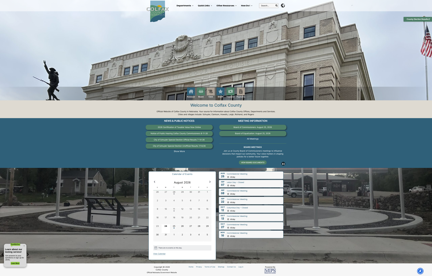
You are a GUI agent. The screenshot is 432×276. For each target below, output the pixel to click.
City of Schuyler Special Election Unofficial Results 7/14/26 (179, 146)
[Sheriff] (220, 93)
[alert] (182, 248)
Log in (240, 267)
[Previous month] (154, 182)
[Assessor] (191, 93)
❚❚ (283, 164)
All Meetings (253, 139)
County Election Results (418, 19)
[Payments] (241, 92)
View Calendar (159, 254)
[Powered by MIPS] (270, 271)
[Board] (201, 92)
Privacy (199, 267)
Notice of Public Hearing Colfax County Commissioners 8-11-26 (179, 133)
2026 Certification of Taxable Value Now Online (179, 127)
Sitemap (221, 267)
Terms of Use (210, 267)
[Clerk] (211, 92)
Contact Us (231, 267)
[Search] (276, 5)
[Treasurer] (230, 92)
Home (191, 267)
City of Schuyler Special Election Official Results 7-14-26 (179, 140)
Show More (179, 151)
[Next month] (210, 182)
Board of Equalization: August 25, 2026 (252, 133)
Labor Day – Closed (235, 182)
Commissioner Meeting (237, 174)
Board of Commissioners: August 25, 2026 (253, 127)
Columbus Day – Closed (237, 207)
